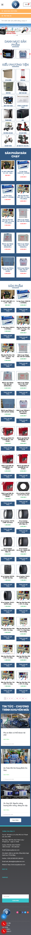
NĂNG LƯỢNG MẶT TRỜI (22, 106)
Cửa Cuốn (8, 80)
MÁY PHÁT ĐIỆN (8, 106)
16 (17, 698)
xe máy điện (8, 146)
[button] (2, 4)
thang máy (8, 120)
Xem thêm (15, 820)
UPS (23, 120)
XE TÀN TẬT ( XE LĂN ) (23, 146)
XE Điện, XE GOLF (8, 133)
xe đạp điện (22, 133)
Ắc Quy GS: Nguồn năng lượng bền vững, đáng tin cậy (15, 804)
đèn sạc (22, 80)
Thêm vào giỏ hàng (8, 310)
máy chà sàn (23, 93)
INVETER (8, 93)
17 (20, 698)
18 (23, 698)
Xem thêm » (6, 739)
